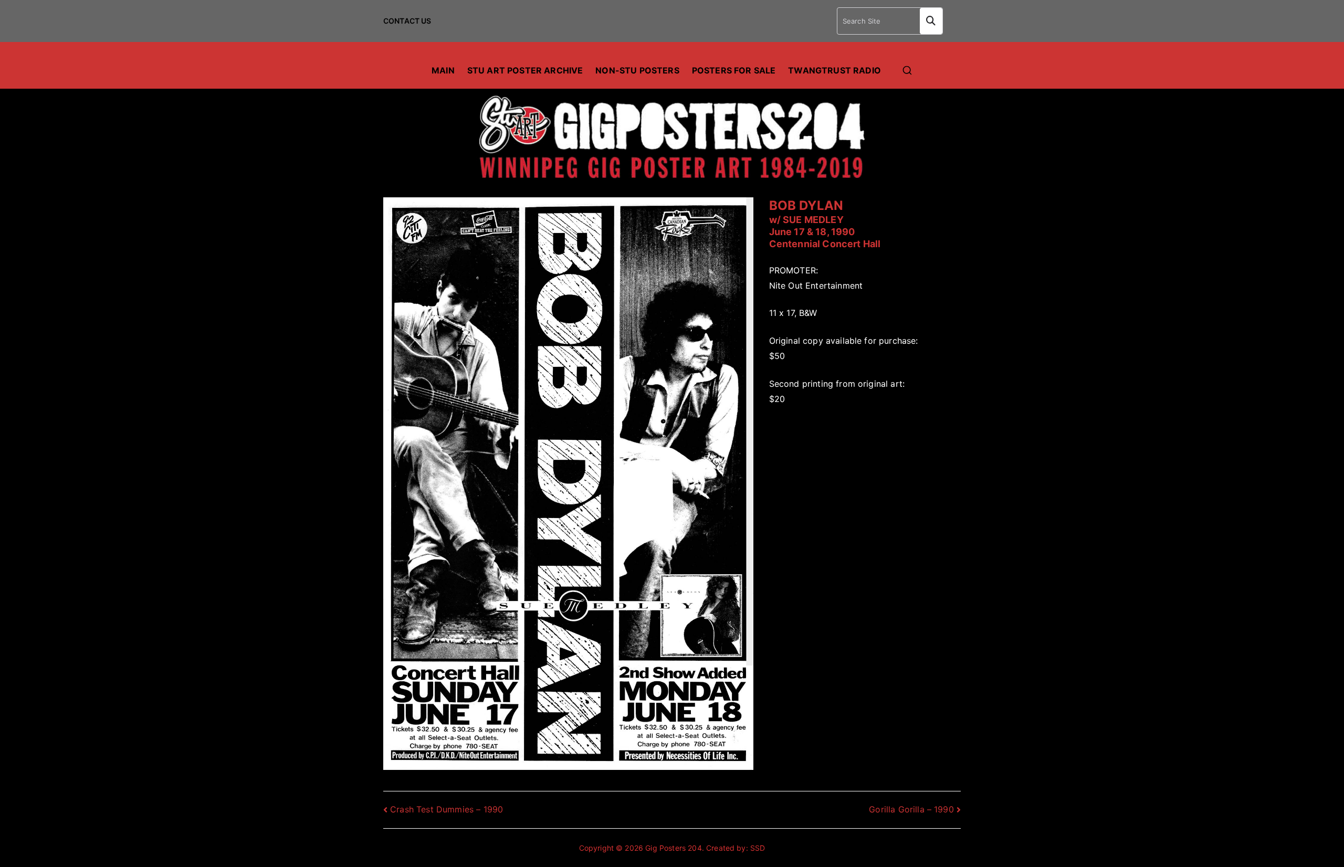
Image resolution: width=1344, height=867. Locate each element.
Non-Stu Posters (637, 70)
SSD (757, 847)
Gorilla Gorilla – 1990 (911, 809)
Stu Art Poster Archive (525, 70)
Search (931, 21)
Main (443, 70)
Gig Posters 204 (673, 847)
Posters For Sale (734, 70)
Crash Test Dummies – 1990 (446, 809)
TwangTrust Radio (834, 70)
